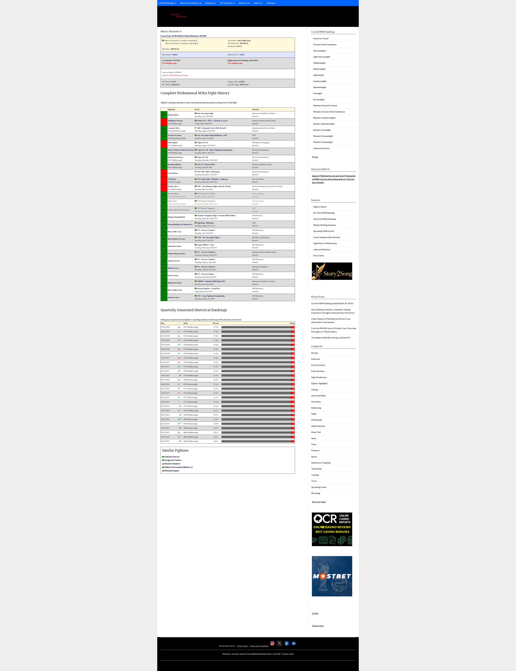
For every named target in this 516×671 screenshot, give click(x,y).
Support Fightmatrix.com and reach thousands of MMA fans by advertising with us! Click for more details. (333, 179)
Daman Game (318, 625)
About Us (243, 3)
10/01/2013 (165, 428)
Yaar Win (276, 654)
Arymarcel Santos (174, 135)
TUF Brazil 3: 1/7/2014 (206, 194)
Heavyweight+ (319, 50)
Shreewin (226, 654)
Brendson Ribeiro (174, 164)
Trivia (313, 481)
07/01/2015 (165, 397)
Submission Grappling (320, 462)
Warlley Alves (173, 186)
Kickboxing (316, 408)
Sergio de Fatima (172, 460)
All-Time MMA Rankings (324, 213)
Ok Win (315, 613)
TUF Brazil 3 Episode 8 (206, 201)
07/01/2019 (165, 327)
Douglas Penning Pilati (176, 217)
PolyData (270, 3)
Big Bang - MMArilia (206, 223)
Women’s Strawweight (323, 136)
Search (257, 3)
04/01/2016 (165, 384)
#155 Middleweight (169, 63)
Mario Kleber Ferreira (176, 239)
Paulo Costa (172, 201)
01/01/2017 (165, 371)
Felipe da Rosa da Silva (176, 254)
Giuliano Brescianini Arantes (179, 210)
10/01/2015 (165, 393)
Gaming (314, 389)
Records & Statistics (189, 3)
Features (209, 3)
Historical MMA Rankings (324, 219)
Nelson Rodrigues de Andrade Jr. (180, 224)
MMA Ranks (316, 420)
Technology (316, 468)
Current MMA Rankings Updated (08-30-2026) (332, 303)
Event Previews (318, 365)
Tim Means (172, 179)
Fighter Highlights (319, 383)
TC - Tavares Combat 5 (206, 252)
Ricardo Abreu (173, 194)
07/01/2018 (165, 345)
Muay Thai (316, 432)
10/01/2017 (165, 358)
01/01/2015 (165, 406)
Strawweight (319, 99)
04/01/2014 (165, 419)
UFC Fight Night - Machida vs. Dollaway (213, 179)
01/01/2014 (165, 424)
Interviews (316, 401)
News (313, 438)
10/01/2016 (165, 375)
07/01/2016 (165, 380)
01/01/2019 (165, 336)
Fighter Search (319, 207)
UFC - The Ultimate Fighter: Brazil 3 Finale (214, 186)
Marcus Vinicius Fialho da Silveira (181, 150)
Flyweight (317, 93)
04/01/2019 (165, 332)
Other (314, 444)
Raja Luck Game (319, 502)
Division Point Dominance (325, 44)
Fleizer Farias (173, 275)
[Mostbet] (332, 595)
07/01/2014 (165, 415)
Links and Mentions (321, 249)
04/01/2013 (165, 437)
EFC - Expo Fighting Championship (211, 296)
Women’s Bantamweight (324, 124)
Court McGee (173, 173)
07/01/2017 (165, 362)
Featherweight (319, 81)
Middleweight (319, 63)
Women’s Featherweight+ (324, 118)
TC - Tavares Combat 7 (206, 230)
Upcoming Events (319, 487)
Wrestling (315, 493)
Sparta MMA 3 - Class (206, 245)
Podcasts (315, 450)
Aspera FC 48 (203, 157)
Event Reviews (317, 371)
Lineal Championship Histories (326, 237)
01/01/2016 (165, 389)
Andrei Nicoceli (174, 261)
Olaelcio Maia (173, 115)
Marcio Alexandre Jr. (171, 31)
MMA (313, 414)
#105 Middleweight (235, 63)
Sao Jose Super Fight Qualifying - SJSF (212, 135)
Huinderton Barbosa (175, 157)
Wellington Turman (181, 75)
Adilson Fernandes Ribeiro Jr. (178, 467)
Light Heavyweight (321, 57)
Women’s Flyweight (322, 130)
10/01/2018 (165, 340)
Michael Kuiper (171, 470)
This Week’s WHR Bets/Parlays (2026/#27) (330, 337)
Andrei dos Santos (174, 246)
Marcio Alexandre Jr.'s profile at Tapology (180, 43)
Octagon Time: (233, 82)
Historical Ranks (318, 395)
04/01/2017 (165, 367)
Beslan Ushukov (172, 463)
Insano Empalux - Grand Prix (209, 289)
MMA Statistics (318, 426)
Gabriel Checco (172, 456)
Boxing (314, 353)
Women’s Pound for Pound (325, 105)
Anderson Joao (173, 297)
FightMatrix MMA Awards (325, 243)
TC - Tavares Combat (206, 274)
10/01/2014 (165, 411)
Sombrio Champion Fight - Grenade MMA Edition (217, 216)
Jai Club (235, 654)
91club (315, 157)
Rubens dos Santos (175, 283)
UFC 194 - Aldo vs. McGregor (209, 172)
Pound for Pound (320, 38)
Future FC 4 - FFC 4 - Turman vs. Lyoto (212, 121)
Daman (243, 654)
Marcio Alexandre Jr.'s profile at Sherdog (180, 41)
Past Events (318, 255)
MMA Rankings (166, 3)
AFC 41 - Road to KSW (206, 164)
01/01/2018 (165, 353)
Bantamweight (319, 87)
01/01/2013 (165, 441)
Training (315, 475)
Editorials (315, 359)
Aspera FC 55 (203, 143)
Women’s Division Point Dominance (329, 111)
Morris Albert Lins (175, 290)
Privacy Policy (242, 646)
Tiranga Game (288, 654)
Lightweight (318, 75)
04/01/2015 (165, 402)
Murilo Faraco (173, 268)
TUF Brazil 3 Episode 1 (206, 208)
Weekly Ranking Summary (324, 225)
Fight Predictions (319, 377)
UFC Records (226, 3)
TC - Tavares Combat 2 (206, 259)
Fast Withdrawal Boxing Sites (259, 654)
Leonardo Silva (174, 128)
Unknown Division (321, 148)
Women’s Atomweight (323, 142)
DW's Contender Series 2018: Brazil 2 (212, 128)
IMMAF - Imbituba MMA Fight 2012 (211, 281)
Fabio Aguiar (173, 143)
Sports (314, 456)
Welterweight (319, 69)
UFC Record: (167, 82)
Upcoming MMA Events (323, 231)
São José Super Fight (205, 113)
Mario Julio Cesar (175, 232)
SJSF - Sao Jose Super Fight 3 (209, 237)
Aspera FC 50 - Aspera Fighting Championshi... (215, 150)
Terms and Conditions (259, 646)
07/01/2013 (165, 432)
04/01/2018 (165, 349)
